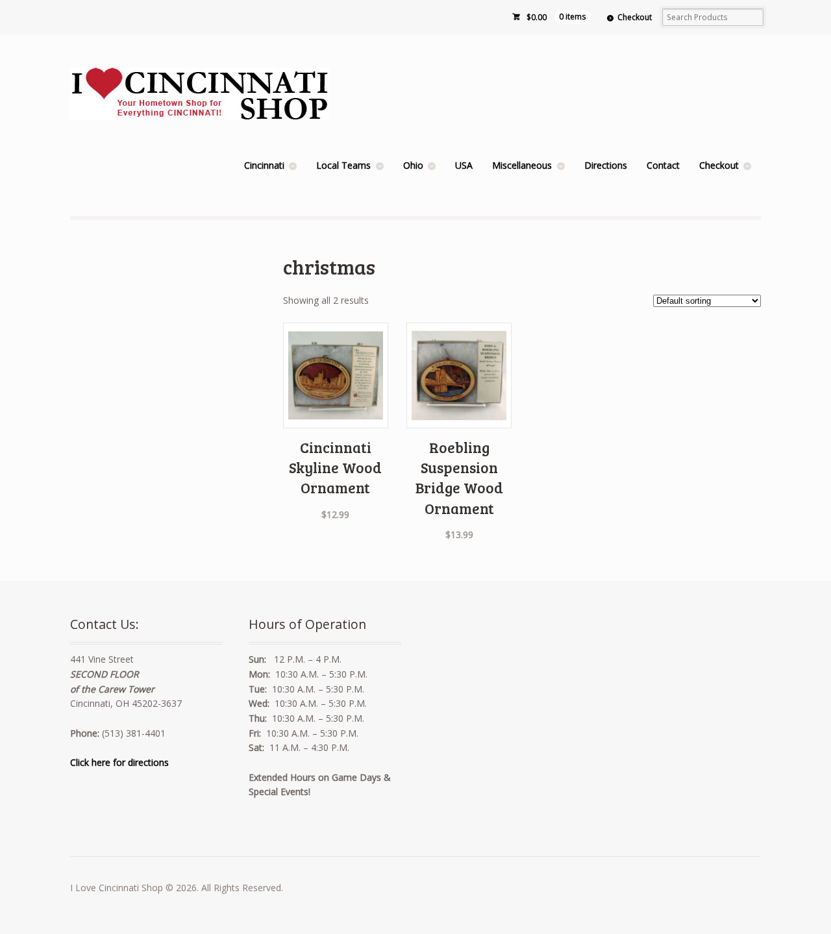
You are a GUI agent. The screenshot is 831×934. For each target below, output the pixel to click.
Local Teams (343, 165)
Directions (605, 165)
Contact (663, 165)
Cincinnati (264, 165)
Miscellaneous (522, 165)
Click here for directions (119, 762)
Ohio (413, 165)
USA (464, 165)
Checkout (634, 17)
